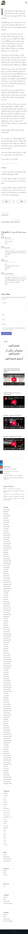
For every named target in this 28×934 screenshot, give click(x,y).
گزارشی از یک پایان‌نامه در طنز (17, 494)
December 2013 (7, 561)
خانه (4, 886)
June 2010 (5, 646)
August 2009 (6, 668)
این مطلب (23, 178)
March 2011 (6, 627)
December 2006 (7, 734)
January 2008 (6, 706)
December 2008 (7, 685)
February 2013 (6, 578)
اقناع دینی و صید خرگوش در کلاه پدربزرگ (13, 499)
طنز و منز (5, 825)
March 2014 (6, 556)
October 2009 (6, 663)
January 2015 (6, 541)
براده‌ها (4, 799)
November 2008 (7, 687)
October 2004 (6, 781)
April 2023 (6, 513)
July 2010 (5, 644)
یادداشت (5, 844)
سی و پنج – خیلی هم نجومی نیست (11, 471)
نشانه (4, 840)
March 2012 (6, 601)
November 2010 (7, 635)
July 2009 (5, 670)
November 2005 (7, 760)
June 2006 (6, 747)
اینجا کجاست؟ (4, 215)
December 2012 (7, 582)
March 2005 (6, 775)
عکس (4, 829)
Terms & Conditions (8, 903)
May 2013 (5, 571)
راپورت (5, 819)
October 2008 (6, 689)
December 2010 (7, 633)
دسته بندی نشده (6, 810)
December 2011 (7, 608)
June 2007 (6, 721)
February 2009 (7, 680)
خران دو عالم (8, 237)
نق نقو (6, 260)
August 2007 (6, 717)
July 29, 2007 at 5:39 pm (10, 239)
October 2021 (6, 516)
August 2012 (6, 591)
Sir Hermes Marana (9, 273)
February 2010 (6, 655)
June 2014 (5, 550)
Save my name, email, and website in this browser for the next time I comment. (14, 328)
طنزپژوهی (5, 827)
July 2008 (5, 693)
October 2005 (6, 762)
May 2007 (5, 723)
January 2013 (6, 580)
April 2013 (5, 573)
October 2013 (6, 565)
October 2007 (6, 713)
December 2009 (7, 659)
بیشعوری (5, 804)
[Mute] (20, 384)
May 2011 (5, 623)
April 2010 (5, 650)
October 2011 (6, 612)
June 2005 (6, 768)
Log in (4, 854)
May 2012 (5, 597)
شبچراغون (14, 345)
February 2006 (7, 755)
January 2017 (6, 526)
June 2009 (6, 672)
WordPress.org (6, 861)
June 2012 (5, 595)
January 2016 (6, 537)
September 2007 (7, 715)
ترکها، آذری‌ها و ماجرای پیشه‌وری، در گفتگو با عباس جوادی (13, 478)
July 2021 (5, 518)
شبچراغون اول (6, 473)
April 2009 (6, 676)
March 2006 (6, 753)
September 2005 (7, 764)
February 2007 (6, 730)
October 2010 (6, 638)
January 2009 (6, 683)
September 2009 (7, 665)
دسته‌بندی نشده (6, 812)
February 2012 (6, 603)
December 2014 (7, 543)
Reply (6, 243)
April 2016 (5, 531)
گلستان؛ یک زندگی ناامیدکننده (9, 469)
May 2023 (5, 511)
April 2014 (5, 554)
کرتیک (4, 834)
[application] (14, 379)
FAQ (4, 899)
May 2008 (5, 698)
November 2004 (7, 779)
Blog (4, 873)
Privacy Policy (6, 901)
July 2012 (5, 593)
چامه (4, 806)
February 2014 (6, 558)
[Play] (5, 384)
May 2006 (5, 749)
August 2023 (6, 509)
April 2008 (6, 700)
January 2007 (6, 732)
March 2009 (6, 678)
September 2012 (7, 588)
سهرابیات (5, 821)
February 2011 (6, 629)
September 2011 (7, 614)
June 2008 (6, 695)
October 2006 (6, 738)
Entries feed (6, 856)
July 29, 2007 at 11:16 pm (10, 249)
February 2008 (7, 704)
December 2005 (7, 757)
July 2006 (5, 745)
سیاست (5, 823)
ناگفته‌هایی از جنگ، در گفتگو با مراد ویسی (12, 475)
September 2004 (7, 783)
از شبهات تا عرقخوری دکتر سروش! (13, 491)
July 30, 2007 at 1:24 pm (10, 275)
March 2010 (6, 653)
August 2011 (6, 616)
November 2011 (7, 610)
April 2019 (5, 524)
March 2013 (6, 576)
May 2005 (5, 770)
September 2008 (7, 691)
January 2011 (6, 631)
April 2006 (6, 751)
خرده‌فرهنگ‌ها (6, 808)
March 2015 (6, 539)
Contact (5, 875)
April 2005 (6, 773)
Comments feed (7, 858)
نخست (4, 838)
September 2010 (7, 640)
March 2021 (6, 520)
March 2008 (6, 702)
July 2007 (5, 719)
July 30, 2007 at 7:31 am (10, 262)
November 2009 (7, 661)
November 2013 (7, 563)
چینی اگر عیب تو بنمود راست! (13, 488)
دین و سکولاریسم (7, 817)
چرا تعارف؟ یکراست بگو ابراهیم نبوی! (10, 221)
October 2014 (6, 546)
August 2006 (6, 742)
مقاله (4, 836)
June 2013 (5, 569)
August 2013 (6, 567)
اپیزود (4, 797)
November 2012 (7, 584)
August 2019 (6, 522)
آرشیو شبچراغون (14, 358)
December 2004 (7, 777)
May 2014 (5, 552)
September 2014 (7, 548)
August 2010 (6, 642)
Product (5, 897)
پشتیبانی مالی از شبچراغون (14, 352)
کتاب (4, 832)
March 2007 (6, 728)
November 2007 (7, 710)
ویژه (4, 842)
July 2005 (5, 766)
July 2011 (5, 618)
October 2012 (6, 586)
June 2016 (5, 528)
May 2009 (5, 674)
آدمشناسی (5, 795)
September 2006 (7, 740)
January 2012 (6, 605)
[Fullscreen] (22, 384)
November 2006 (7, 736)
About (4, 870)
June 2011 (5, 620)
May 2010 (5, 648)
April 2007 (6, 725)
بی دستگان (5, 802)
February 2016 (6, 535)
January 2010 (6, 657)
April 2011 (5, 625)
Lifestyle (5, 793)
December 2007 (7, 708)
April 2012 (5, 599)
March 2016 (6, 533)
